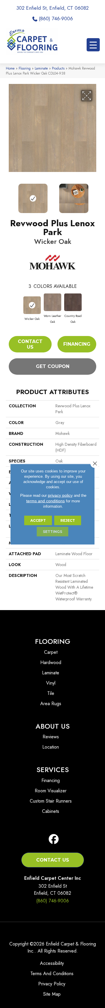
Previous (9, 195)
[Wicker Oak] (32, 305)
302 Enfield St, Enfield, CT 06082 (52, 7)
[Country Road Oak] (73, 302)
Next (96, 195)
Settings (52, 531)
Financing (76, 344)
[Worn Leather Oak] (52, 302)
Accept (38, 520)
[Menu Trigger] (93, 44)
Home (10, 68)
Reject (67, 520)
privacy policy (60, 495)
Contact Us (30, 344)
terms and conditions (45, 500)
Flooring (25, 68)
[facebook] (54, 839)
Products (58, 68)
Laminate (41, 68)
